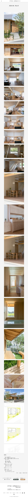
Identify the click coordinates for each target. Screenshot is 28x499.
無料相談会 (23, 479)
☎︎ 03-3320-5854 (7, 479)
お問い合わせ (16, 479)
